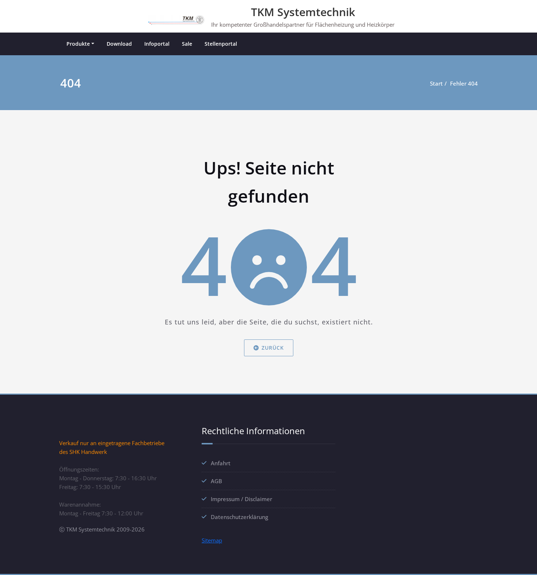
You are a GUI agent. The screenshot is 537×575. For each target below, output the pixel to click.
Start (436, 83)
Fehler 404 (464, 83)
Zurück (273, 347)
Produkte (78, 43)
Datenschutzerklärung (239, 516)
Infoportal (157, 43)
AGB (216, 481)
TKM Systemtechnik (303, 11)
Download (119, 43)
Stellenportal (221, 43)
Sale (187, 43)
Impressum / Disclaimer (241, 499)
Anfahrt (221, 463)
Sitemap (212, 540)
